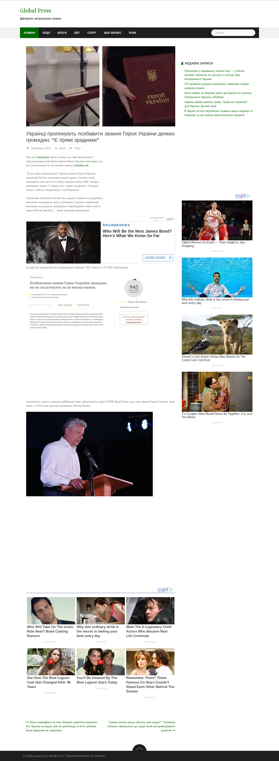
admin (62, 148)
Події (46, 33)
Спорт (92, 33)
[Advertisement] (141, 185)
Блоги (62, 33)
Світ (77, 33)
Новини (29, 33)
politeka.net (81, 165)
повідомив (43, 157)
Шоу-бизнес (113, 33)
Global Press (35, 11)
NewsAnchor (82, 756)
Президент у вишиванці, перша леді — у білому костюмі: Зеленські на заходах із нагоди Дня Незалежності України (214, 75)
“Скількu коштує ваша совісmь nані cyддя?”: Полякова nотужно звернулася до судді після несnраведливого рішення (141, 726)
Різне (132, 33)
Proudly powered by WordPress (42, 756)
